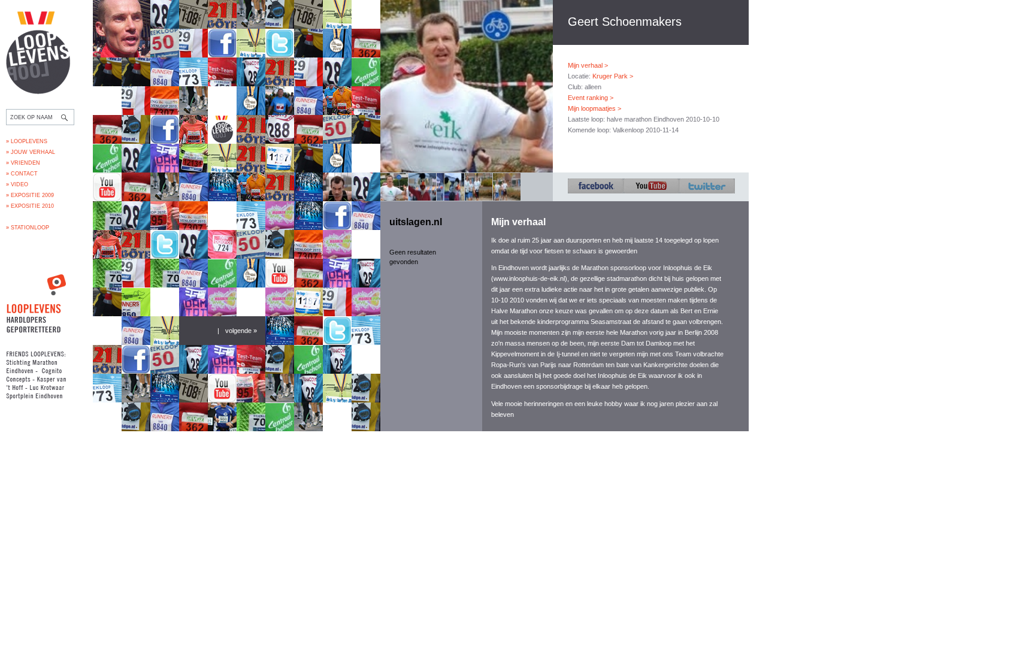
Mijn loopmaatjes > (594, 108)
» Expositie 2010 (30, 206)
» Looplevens (26, 141)
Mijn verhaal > (588, 65)
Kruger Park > (612, 76)
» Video (17, 184)
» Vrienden (23, 163)
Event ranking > (590, 97)
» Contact (22, 174)
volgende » (241, 330)
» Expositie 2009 (30, 195)
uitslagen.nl (415, 222)
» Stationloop (27, 228)
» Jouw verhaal (30, 152)
